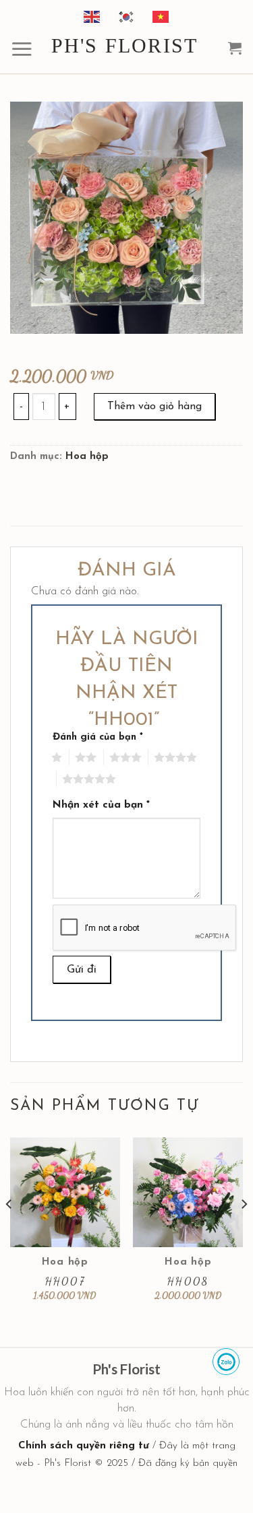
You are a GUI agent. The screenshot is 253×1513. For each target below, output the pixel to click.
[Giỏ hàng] (235, 48)
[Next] (243, 1230)
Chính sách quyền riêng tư (83, 1446)
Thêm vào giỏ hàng (154, 406)
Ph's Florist (124, 46)
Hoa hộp (87, 457)
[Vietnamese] (161, 16)
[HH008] (188, 1192)
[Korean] (126, 16)
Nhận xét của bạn (101, 805)
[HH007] (65, 1192)
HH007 (65, 1281)
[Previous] (9, 1230)
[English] (92, 16)
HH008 (187, 1281)
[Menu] (22, 49)
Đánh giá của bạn (98, 737)
